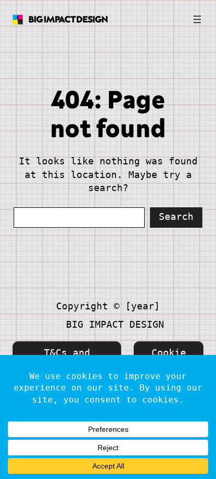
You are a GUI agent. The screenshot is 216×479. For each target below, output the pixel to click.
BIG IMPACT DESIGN (68, 19)
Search (176, 216)
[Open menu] (197, 19)
